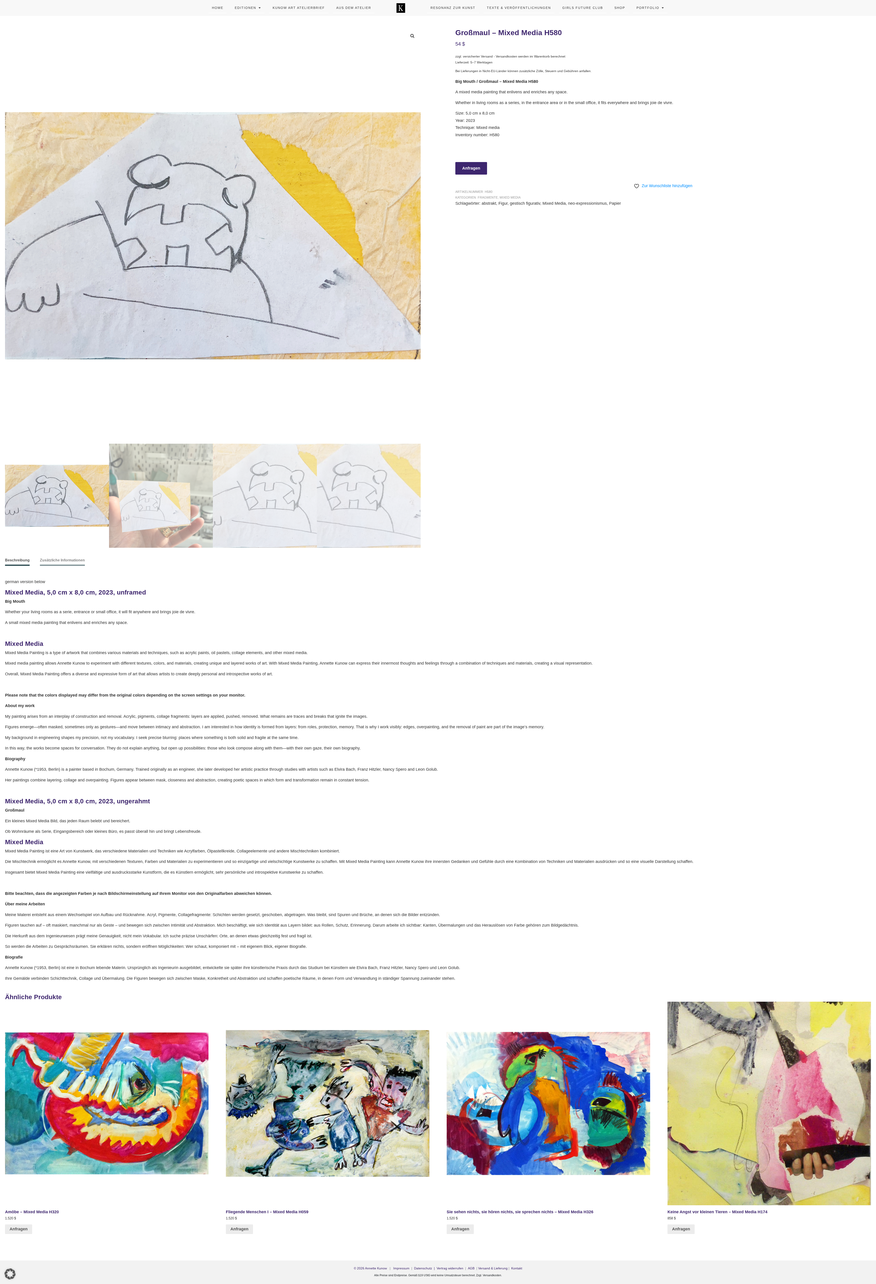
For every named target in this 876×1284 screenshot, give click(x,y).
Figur (503, 203)
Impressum (401, 1268)
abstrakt (489, 203)
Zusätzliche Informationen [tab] (62, 560)
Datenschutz (423, 1268)
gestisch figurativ (525, 203)
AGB (471, 1268)
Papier (615, 203)
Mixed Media (510, 197)
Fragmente (488, 197)
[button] (412, 36)
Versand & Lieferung (493, 1268)
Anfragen (471, 168)
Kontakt (516, 1268)
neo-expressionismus (587, 203)
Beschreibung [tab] (17, 560)
